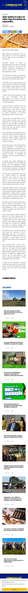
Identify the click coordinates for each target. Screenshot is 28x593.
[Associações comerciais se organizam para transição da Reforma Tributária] (14, 516)
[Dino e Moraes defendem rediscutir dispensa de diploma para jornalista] (14, 423)
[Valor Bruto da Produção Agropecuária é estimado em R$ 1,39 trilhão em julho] (14, 546)
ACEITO (15, 589)
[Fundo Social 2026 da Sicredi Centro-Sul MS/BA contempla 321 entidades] (14, 329)
